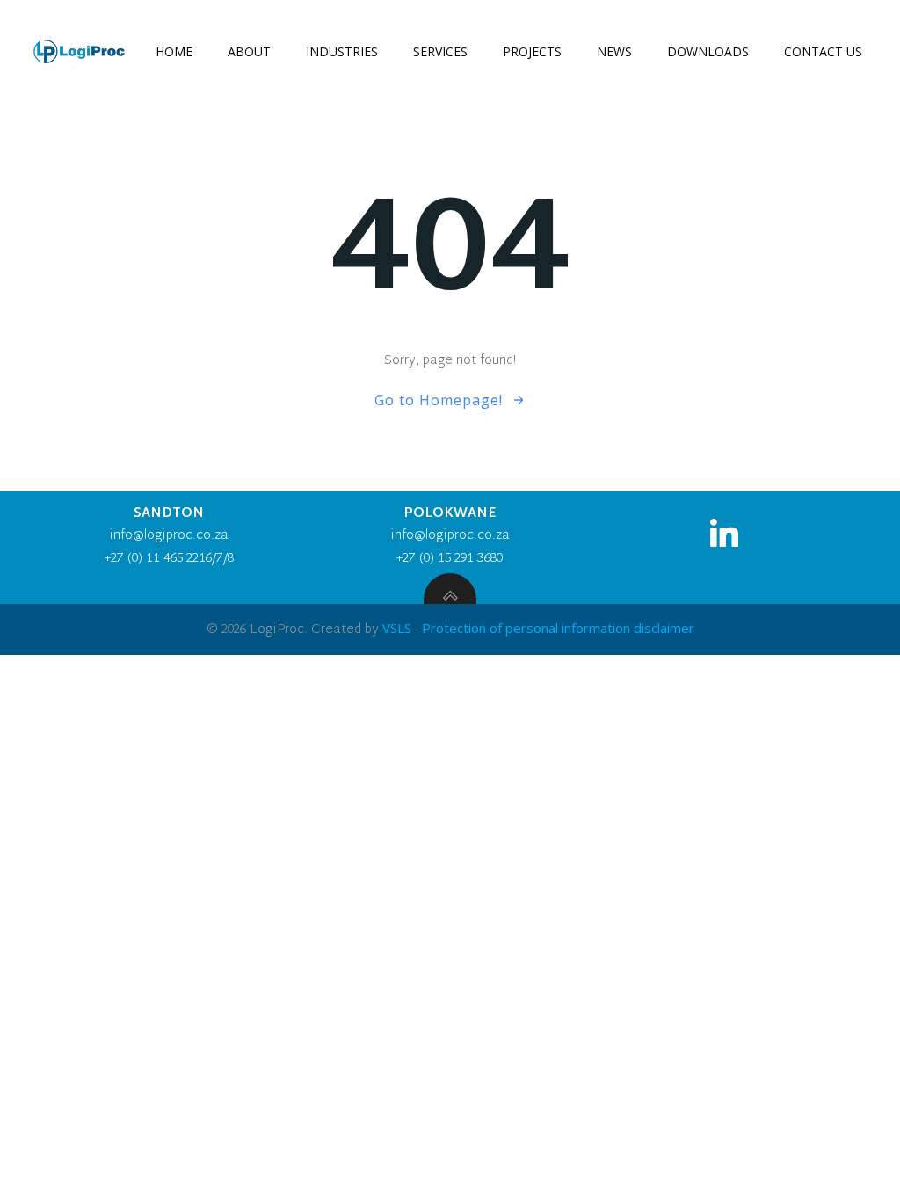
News (614, 51)
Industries (342, 51)
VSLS (396, 628)
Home (174, 51)
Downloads (708, 51)
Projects (532, 51)
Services (440, 51)
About (249, 51)
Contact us (823, 51)
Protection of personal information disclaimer (558, 628)
